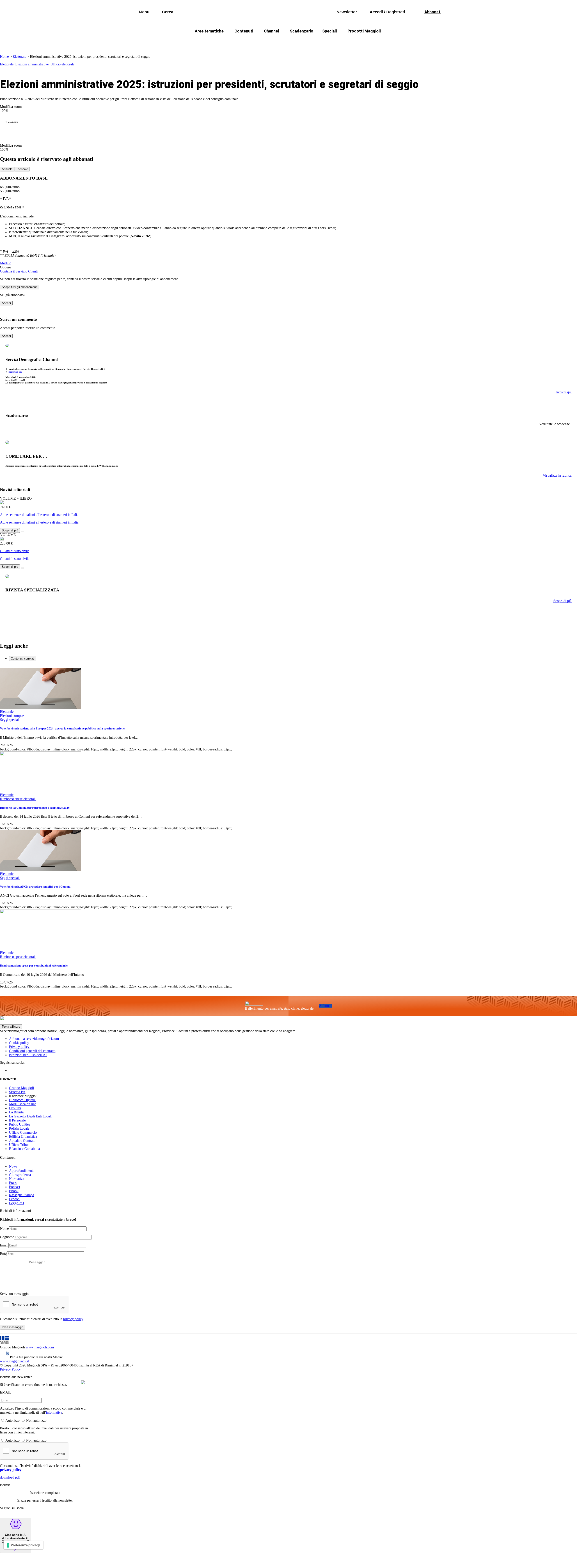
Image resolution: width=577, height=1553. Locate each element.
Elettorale (19, 56)
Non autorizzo (36, 1420)
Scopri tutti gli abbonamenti (19, 287)
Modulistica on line (22, 1104)
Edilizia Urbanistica (23, 1136)
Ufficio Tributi (19, 1145)
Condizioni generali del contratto (32, 1051)
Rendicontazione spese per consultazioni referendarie (34, 965)
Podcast (14, 1187)
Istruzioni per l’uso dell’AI (28, 1055)
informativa (54, 1412)
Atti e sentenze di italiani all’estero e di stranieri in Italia (39, 515)
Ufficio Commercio (23, 1132)
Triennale (22, 169)
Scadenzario (301, 31)
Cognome (7, 1237)
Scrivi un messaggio (14, 1294)
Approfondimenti (21, 1170)
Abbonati (325, 1006)
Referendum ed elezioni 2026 (392, 42)
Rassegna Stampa (21, 1195)
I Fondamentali (309, 42)
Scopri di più (15, 371)
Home (4, 56)
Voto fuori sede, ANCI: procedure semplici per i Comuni (35, 886)
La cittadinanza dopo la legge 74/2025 (255, 42)
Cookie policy (19, 1043)
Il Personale (17, 1120)
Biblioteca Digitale (22, 1100)
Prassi (13, 1183)
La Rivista (16, 1112)
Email (4, 1245)
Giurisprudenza (20, 1175)
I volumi (15, 1108)
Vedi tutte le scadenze (554, 424)
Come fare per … (200, 42)
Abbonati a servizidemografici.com (34, 1039)
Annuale (7, 169)
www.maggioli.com (40, 1347)
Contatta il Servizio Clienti (19, 271)
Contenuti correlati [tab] (22, 658)
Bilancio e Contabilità (24, 1149)
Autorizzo (12, 1420)
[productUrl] (2, 503)
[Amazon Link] (22, 530)
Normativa (16, 1179)
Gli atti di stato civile (14, 551)
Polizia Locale (19, 1128)
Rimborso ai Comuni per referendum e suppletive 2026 (35, 807)
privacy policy (73, 1319)
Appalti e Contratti (22, 1140)
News (13, 1166)
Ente (3, 1253)
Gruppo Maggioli (21, 1088)
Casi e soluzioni (345, 42)
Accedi (6, 303)
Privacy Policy (10, 1369)
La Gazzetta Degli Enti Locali (30, 1116)
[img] (83, 1382)
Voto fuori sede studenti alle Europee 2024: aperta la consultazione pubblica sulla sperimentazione (62, 728)
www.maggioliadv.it (14, 1361)
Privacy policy (19, 1047)
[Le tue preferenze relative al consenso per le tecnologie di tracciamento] (24, 1545)
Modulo (5, 263)
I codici (14, 1199)
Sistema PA (17, 1092)
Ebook (13, 1191)
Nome (4, 1228)
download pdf (10, 1477)
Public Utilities (19, 1124)
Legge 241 (16, 1203)
